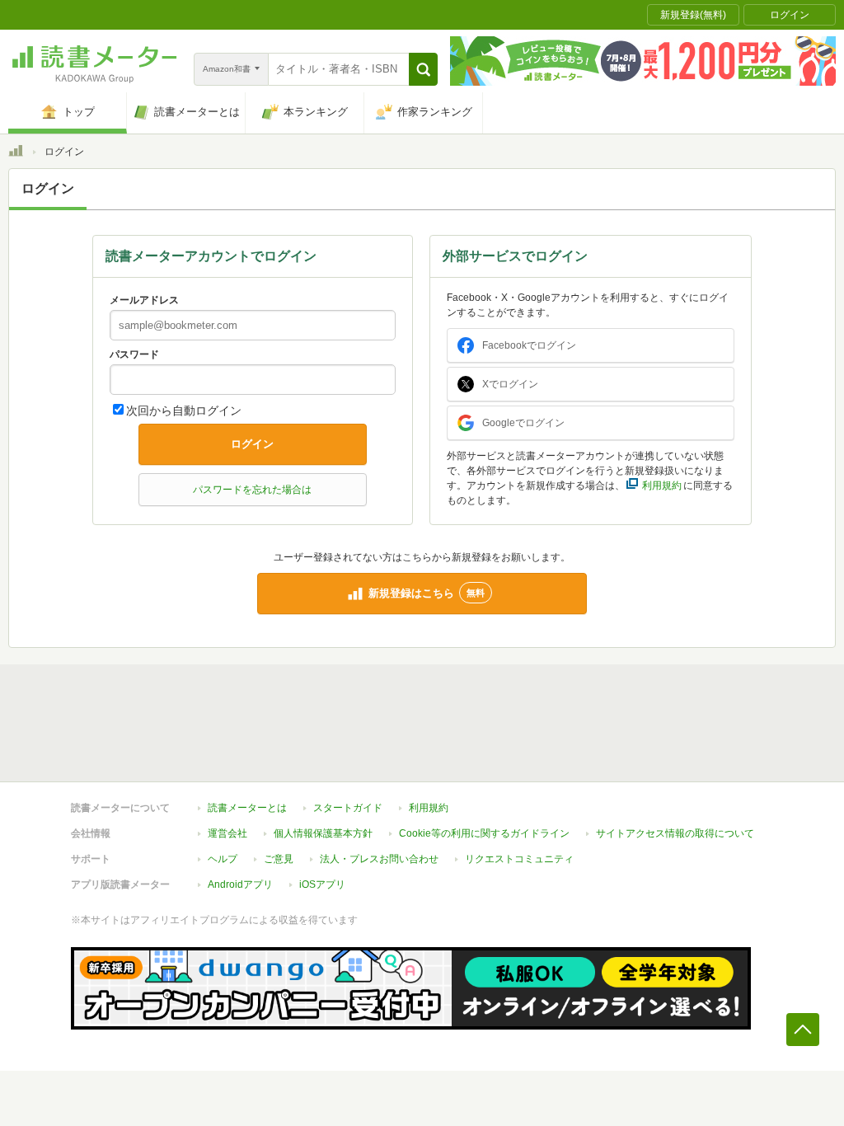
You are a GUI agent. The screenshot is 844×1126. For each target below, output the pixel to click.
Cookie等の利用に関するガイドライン (484, 833)
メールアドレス (144, 300)
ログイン (252, 444)
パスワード (134, 354)
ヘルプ (222, 859)
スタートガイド (347, 808)
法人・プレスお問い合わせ (379, 859)
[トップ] (15, 153)
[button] (423, 69)
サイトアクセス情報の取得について (675, 833)
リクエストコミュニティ (519, 859)
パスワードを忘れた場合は (252, 489)
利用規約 (428, 808)
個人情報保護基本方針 (323, 833)
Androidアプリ (240, 884)
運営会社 (227, 833)
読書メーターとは (247, 808)
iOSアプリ (322, 884)
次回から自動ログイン (183, 410)
